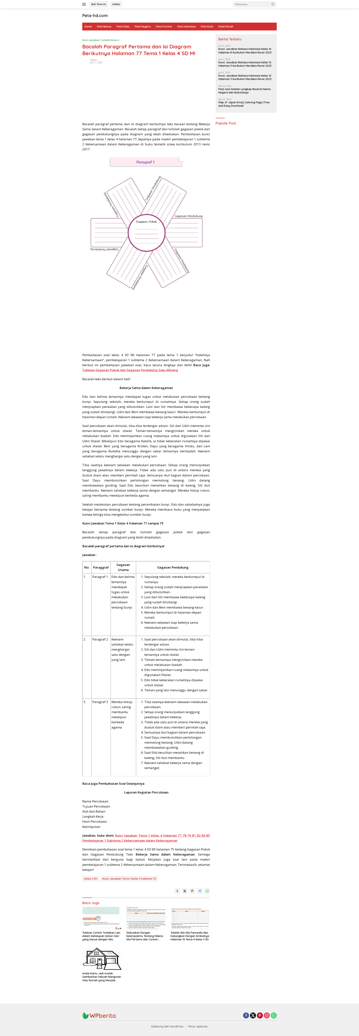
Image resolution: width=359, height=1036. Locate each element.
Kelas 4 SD (90, 878)
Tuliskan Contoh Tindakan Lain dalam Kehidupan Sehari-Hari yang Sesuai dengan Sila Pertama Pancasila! (101, 936)
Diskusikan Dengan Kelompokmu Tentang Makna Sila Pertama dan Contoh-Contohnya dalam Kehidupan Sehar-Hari (144, 936)
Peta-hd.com (95, 15)
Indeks (116, 4)
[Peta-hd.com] (99, 1015)
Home (88, 26)
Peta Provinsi (164, 26)
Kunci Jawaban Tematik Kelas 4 (100, 40)
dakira (93, 59)
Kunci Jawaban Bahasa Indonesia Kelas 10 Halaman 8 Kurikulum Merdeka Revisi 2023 (244, 50)
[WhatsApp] (274, 1015)
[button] (273, 4)
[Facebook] (246, 1015)
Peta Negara (143, 26)
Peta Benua (104, 26)
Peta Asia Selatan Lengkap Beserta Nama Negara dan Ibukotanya (244, 90)
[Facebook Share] (177, 891)
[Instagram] (267, 1015)
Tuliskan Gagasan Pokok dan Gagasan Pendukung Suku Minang (130, 370)
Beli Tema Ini (98, 4)
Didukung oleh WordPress (167, 1026)
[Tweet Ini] (185, 891)
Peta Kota (207, 26)
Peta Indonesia (186, 26)
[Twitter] (253, 1015)
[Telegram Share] (199, 891)
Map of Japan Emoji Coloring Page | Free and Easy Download (244, 104)
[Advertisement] (146, 91)
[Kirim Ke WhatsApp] (207, 891)
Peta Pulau (123, 26)
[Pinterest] (260, 1015)
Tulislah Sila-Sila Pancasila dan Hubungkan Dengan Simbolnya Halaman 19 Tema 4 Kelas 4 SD (190, 936)
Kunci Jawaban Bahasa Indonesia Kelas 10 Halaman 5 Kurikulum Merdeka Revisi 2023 (244, 64)
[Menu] (84, 4)
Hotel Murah (225, 26)
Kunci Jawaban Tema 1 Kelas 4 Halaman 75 (129, 878)
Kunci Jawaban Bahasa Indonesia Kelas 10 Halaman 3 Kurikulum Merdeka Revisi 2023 (244, 77)
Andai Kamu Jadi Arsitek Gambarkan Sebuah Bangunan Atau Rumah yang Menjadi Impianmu (101, 977)
